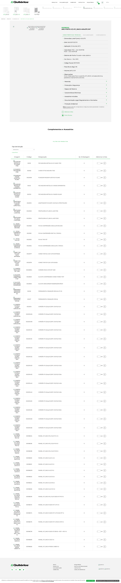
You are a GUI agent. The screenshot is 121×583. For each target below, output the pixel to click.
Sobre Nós (73, 2)
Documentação (64, 2)
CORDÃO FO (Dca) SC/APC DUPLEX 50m (50, 401)
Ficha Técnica (68, 115)
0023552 (29, 239)
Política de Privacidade (80, 566)
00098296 (29, 443)
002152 (29, 170)
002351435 (29, 374)
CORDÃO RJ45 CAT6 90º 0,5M (46, 270)
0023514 (29, 306)
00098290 (29, 496)
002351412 (29, 330)
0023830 (29, 283)
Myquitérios (77, 564)
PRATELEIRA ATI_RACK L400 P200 (48, 218)
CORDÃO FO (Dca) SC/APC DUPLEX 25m (50, 356)
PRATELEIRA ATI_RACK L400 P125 (48, 211)
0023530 (29, 211)
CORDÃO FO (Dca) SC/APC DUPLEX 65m (50, 427)
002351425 (29, 356)
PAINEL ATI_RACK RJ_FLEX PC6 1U (48, 443)
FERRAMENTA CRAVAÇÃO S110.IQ (48, 299)
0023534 (29, 218)
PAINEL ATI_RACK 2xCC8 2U (46, 482)
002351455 (29, 410)
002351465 (29, 427)
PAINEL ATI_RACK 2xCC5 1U (46, 464)
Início (54, 564)
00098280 (29, 539)
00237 (29, 299)
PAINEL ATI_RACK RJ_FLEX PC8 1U (48, 451)
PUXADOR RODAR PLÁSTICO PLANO (49, 177)
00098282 (29, 546)
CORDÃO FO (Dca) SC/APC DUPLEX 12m (49, 330)
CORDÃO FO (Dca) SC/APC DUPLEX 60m (50, 419)
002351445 (29, 392)
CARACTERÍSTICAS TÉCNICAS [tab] (72, 34)
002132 (29, 194)
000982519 (29, 470)
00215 (29, 163)
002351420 (29, 347)
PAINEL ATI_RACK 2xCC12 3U (46, 489)
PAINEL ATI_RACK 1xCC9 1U (46, 470)
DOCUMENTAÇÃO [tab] (88, 35)
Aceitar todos (90, 580)
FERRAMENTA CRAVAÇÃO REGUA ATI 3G (50, 291)
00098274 (29, 513)
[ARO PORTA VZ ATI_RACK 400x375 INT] (36, 26)
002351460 (29, 419)
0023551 (29, 233)
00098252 (29, 476)
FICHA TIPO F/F (42, 239)
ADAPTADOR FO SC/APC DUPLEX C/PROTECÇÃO (52, 203)
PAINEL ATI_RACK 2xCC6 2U (46, 476)
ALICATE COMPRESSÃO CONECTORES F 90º (51, 277)
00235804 (29, 270)
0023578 (29, 262)
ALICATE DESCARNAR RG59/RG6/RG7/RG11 (50, 283)
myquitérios (90, 2)
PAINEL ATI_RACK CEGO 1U (46, 539)
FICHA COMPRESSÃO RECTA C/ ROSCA (49, 233)
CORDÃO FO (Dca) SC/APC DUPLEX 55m (50, 410)
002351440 (29, 383)
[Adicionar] (104, 163)
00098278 (29, 531)
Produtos (54, 2)
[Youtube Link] (19, 569)
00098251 (29, 464)
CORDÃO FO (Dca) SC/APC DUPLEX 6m (49, 314)
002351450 (29, 401)
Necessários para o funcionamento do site (108, 580)
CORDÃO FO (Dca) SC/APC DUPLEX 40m (50, 383)
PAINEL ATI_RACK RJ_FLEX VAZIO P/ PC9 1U (51, 496)
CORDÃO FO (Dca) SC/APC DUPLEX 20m (50, 347)
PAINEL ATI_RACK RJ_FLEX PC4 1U (48, 436)
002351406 (29, 314)
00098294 (29, 436)
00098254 (29, 482)
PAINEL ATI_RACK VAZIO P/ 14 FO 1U (48, 504)
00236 (29, 291)
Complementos (101, 35)
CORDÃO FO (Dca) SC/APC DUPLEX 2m (49, 306)
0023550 (29, 226)
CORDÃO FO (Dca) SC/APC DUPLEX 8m (49, 321)
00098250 (29, 458)
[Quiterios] (20, 2)
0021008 (29, 177)
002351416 (29, 339)
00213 (29, 185)
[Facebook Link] (16, 569)
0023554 (29, 245)
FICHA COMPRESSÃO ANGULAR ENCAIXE (50, 226)
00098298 (29, 451)
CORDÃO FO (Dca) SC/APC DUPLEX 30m (50, 365)
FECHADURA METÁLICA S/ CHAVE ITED (49, 163)
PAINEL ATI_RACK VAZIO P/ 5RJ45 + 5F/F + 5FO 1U (52, 531)
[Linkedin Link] (12, 569)
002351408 (29, 321)
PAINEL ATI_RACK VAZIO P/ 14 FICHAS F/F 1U (51, 513)
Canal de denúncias (79, 569)
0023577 (29, 254)
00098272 (29, 504)
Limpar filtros (15, 152)
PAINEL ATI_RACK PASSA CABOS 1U (48, 546)
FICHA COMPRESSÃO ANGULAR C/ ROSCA (50, 245)
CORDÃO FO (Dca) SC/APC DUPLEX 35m (50, 374)
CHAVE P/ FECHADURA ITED (46, 170)
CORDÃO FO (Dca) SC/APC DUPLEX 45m (50, 392)
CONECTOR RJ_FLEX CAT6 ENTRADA (49, 254)
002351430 (29, 365)
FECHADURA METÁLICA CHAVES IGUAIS (50, 194)
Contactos (81, 2)
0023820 (29, 277)
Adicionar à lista (68, 112)
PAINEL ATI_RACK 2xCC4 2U (46, 458)
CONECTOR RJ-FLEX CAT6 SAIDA (48, 262)
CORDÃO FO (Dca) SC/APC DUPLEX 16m (49, 339)
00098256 (29, 489)
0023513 (29, 203)
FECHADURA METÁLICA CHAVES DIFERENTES (51, 185)
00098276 (29, 522)
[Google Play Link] (23, 569)
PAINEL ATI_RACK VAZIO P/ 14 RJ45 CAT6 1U (51, 522)
